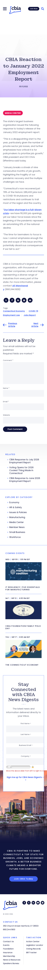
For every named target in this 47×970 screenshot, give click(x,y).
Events (6, 945)
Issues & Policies (18, 512)
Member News (17, 527)
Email (6, 401)
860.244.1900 (9, 929)
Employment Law (11, 315)
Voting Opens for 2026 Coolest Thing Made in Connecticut (21, 470)
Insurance (7, 952)
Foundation (8, 948)
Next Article (34, 325)
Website (6, 415)
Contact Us (8, 941)
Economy (14, 502)
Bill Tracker (31, 952)
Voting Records (33, 948)
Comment (8, 360)
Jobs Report (30, 315)
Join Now (33, 9)
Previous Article (12, 325)
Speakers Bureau (11, 963)
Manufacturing (17, 517)
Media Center (16, 522)
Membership (9, 956)
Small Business (17, 532)
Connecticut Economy (14, 311)
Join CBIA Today (23, 878)
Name (6, 388)
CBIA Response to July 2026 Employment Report (24, 461)
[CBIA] (15, 10)
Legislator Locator (34, 945)
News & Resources (11, 959)
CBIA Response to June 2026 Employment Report (24, 480)
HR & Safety (15, 507)
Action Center (33, 941)
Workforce (15, 537)
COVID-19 (33, 311)
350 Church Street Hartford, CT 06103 (20, 926)
